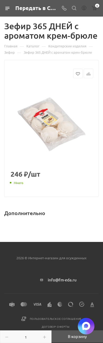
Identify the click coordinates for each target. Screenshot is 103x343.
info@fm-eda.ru (62, 279)
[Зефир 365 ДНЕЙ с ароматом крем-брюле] (51, 124)
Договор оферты (55, 327)
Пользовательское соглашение (56, 319)
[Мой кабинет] (84, 8)
